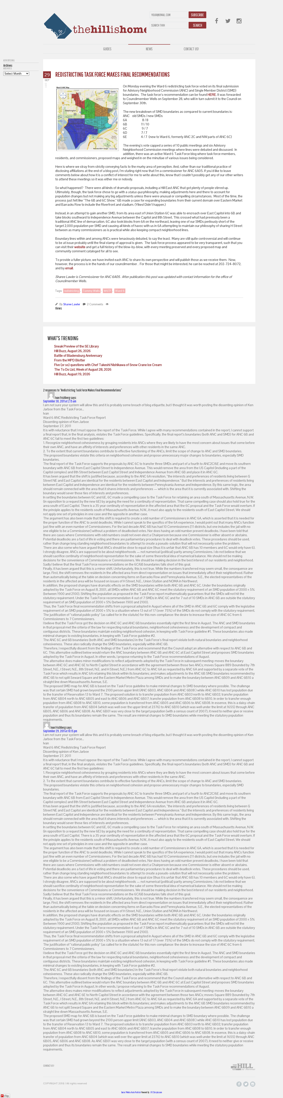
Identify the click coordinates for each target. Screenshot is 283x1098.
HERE (212, 94)
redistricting (71, 291)
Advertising (9, 60)
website (79, 247)
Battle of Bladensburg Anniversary (78, 355)
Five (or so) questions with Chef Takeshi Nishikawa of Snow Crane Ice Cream (108, 365)
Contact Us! (191, 49)
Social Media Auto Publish (131, 1092)
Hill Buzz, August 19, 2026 (72, 374)
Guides (107, 49)
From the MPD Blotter (69, 360)
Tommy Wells (91, 291)
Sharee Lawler (71, 304)
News (149, 49)
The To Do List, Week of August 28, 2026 (82, 369)
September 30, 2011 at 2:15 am (59, 401)
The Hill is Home (94, 25)
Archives (7, 68)
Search (197, 25)
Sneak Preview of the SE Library (76, 346)
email (69, 268)
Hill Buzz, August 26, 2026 (72, 351)
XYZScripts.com (156, 1092)
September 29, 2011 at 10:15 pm (60, 731)
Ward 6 (119, 291)
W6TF (107, 291)
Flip (6, 1096)
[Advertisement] (21, 142)
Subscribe (197, 15)
